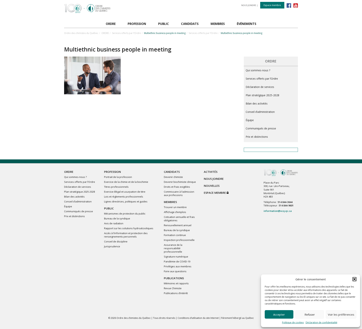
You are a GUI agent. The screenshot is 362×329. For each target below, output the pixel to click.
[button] (354, 279)
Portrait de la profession (118, 177)
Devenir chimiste (173, 177)
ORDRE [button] (111, 24)
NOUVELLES (211, 186)
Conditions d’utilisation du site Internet (198, 318)
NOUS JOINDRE (248, 5)
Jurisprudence (112, 246)
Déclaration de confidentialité (321, 322)
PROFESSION (112, 172)
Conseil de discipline (115, 241)
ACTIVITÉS (210, 172)
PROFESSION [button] (137, 24)
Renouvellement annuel (177, 225)
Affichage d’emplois (175, 212)
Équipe (250, 120)
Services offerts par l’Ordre (126, 33)
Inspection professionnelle (179, 240)
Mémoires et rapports (176, 283)
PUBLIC (109, 208)
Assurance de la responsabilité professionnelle (173, 248)
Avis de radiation (113, 223)
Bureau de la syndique (117, 218)
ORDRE (105, 33)
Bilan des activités (257, 103)
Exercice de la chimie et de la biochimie (126, 182)
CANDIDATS (172, 172)
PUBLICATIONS (174, 278)
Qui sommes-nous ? (258, 70)
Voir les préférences (341, 314)
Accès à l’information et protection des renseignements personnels (126, 234)
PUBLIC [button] (163, 24)
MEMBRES (170, 202)
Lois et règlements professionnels (123, 196)
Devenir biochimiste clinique (180, 182)
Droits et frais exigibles (177, 186)
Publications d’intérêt (176, 293)
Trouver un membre (175, 207)
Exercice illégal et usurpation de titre (124, 191)
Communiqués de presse (261, 128)
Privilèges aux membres (177, 266)
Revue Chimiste (173, 288)
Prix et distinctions (257, 136)
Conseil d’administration (260, 112)
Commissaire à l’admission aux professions (179, 193)
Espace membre (272, 5)
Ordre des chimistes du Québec (81, 33)
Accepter (279, 314)
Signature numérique (176, 256)
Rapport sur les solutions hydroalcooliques (128, 228)
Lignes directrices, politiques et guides (125, 201)
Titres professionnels (116, 186)
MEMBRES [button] (218, 24)
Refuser (309, 314)
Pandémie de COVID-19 (177, 261)
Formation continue (175, 235)
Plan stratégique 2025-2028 (262, 95)
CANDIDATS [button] (190, 24)
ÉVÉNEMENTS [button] (246, 24)
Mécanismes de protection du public (124, 213)
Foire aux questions (175, 271)
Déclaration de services (260, 87)
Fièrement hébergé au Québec (237, 318)
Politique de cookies (293, 322)
